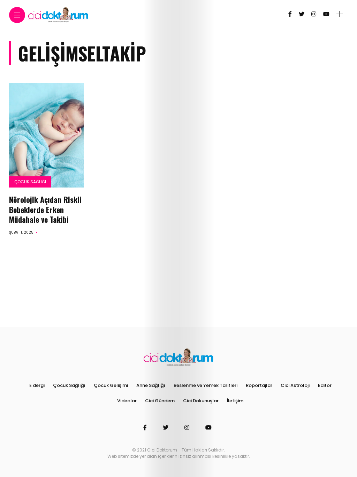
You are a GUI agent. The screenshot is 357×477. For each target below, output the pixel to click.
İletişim (235, 400)
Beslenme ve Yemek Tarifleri (205, 385)
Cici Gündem (160, 400)
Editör (325, 385)
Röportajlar (259, 385)
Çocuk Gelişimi (111, 385)
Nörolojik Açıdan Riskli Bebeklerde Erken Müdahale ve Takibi (45, 209)
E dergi (37, 385)
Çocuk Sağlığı (30, 182)
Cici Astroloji (295, 385)
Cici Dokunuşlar (201, 400)
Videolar (127, 400)
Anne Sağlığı (150, 385)
